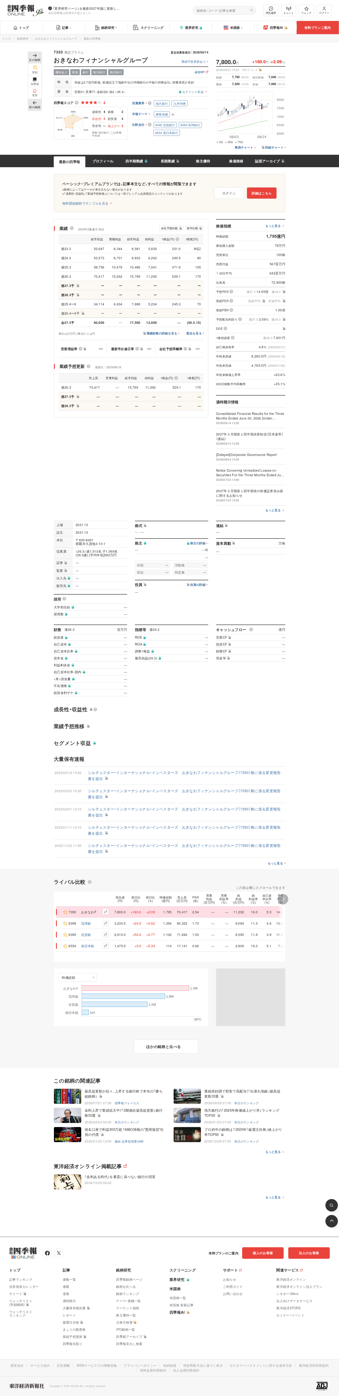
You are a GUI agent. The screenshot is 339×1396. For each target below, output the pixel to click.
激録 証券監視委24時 (129, 1141)
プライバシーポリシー (140, 1365)
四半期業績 (134, 161)
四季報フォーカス (127, 1103)
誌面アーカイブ (267, 161)
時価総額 (68, 977)
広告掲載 (63, 1365)
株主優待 (203, 161)
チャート (288, 13)
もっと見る (273, 226)
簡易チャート (244, 147)
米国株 (235, 27)
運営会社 (17, 1365)
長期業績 (168, 161)
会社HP (199, 72)
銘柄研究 (107, 27)
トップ (24, 27)
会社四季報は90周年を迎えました (69, 13)
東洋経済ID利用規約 (314, 1365)
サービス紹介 (40, 1365)
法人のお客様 (309, 1252)
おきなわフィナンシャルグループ (56, 38)
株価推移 (236, 161)
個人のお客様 (263, 1252)
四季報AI (276, 27)
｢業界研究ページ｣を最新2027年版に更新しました (87, 8)
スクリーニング (152, 27)
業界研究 (191, 27)
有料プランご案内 (317, 27)
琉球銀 (86, 923)
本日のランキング (246, 1103)
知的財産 (169, 1365)
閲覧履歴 (271, 13)
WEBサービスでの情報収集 (97, 1365)
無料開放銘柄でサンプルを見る (85, 203)
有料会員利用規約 (153, 1370)
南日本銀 (87, 946)
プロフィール (103, 161)
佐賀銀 (86, 934)
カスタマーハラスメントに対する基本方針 (260, 1365)
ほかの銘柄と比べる (163, 1046)
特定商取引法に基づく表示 (203, 1365)
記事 (65, 27)
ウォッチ (306, 13)
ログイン (324, 12)
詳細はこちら (262, 193)
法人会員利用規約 (186, 1370)
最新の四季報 (69, 161)
